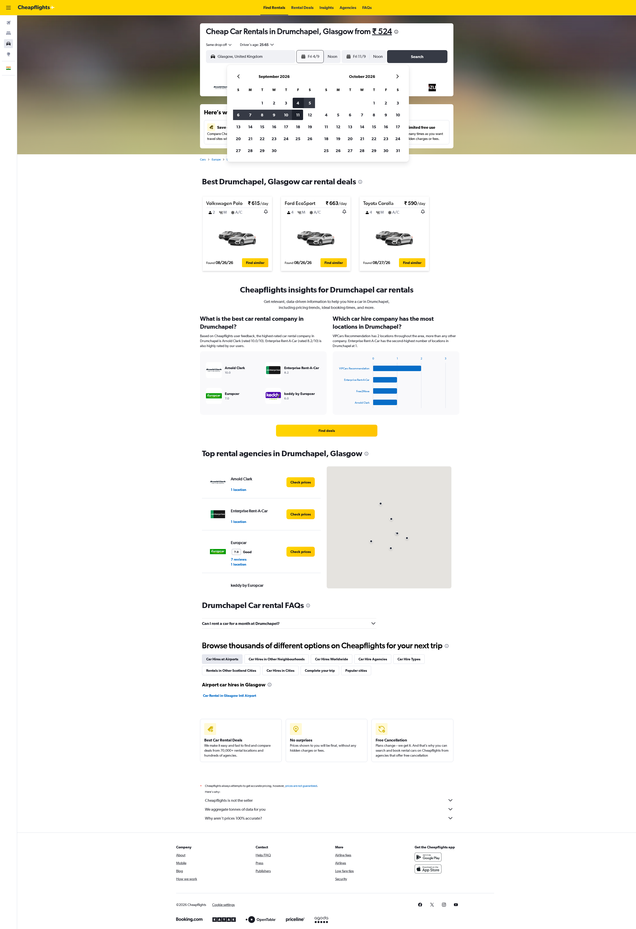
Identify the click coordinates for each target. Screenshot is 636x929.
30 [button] (274, 150)
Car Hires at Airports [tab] (222, 659)
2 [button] (274, 103)
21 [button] (250, 138)
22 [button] (262, 138)
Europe (216, 159)
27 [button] (238, 150)
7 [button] (250, 115)
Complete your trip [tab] (320, 671)
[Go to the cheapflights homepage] (36, 7)
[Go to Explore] (8, 54)
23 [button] (274, 138)
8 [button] (262, 115)
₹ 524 (382, 31)
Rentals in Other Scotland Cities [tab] (231, 671)
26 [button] (309, 138)
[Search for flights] (8, 23)
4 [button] (298, 103)
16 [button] (274, 127)
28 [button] (250, 150)
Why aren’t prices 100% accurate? (233, 818)
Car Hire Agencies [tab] (372, 659)
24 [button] (285, 138)
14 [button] (250, 127)
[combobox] (219, 44)
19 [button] (310, 127)
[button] (8, 7)
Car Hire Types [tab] (409, 659)
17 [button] (286, 127)
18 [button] (298, 127)
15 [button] (262, 127)
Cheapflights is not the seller (229, 800)
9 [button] (274, 115)
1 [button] (262, 103)
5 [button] (310, 103)
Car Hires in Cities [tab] (280, 671)
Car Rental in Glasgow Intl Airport (229, 696)
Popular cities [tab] (356, 671)
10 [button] (286, 115)
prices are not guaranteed (301, 786)
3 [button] (286, 103)
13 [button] (238, 127)
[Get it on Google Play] (428, 857)
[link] (326, 431)
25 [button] (297, 138)
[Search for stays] (8, 33)
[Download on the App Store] (428, 869)
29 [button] (262, 150)
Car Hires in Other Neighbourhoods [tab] (277, 659)
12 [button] (310, 115)
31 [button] (398, 150)
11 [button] (298, 115)
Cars (203, 159)
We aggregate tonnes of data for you (235, 809)
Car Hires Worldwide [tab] (331, 659)
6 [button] (238, 115)
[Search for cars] (8, 44)
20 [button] (238, 138)
